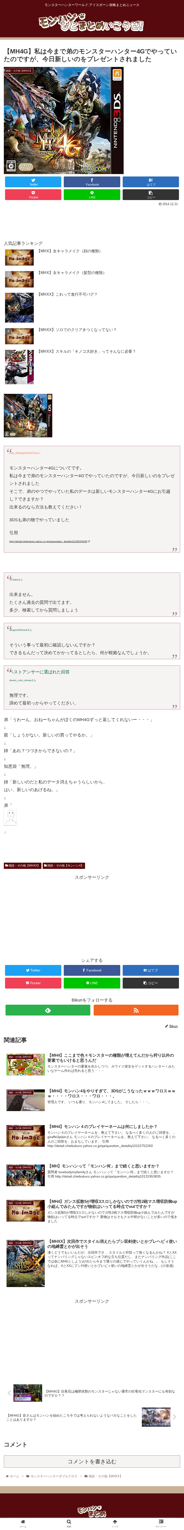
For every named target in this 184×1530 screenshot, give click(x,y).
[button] (170, 836)
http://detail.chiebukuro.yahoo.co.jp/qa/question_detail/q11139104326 (48, 541)
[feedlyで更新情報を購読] (48, 1010)
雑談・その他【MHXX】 (24, 865)
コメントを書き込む (92, 1461)
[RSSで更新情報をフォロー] (136, 1010)
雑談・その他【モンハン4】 (65, 865)
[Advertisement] (92, 221)
